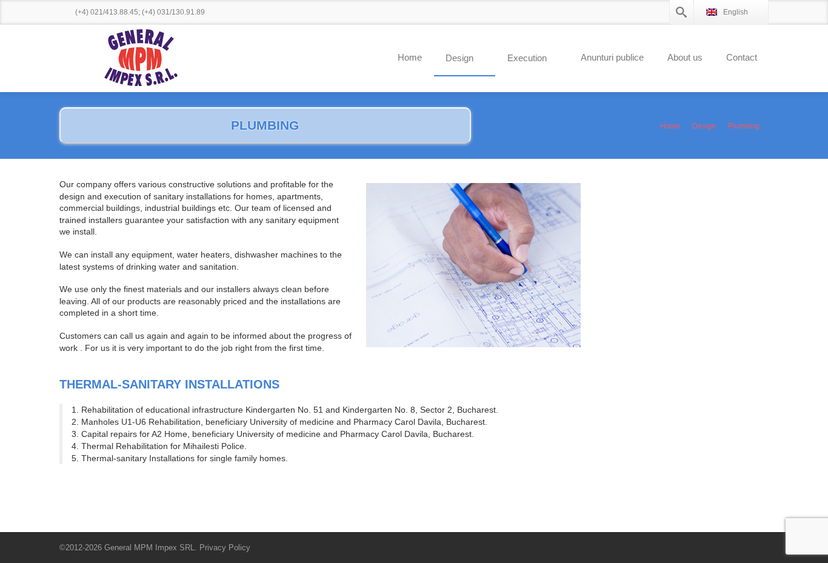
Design (459, 58)
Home (410, 57)
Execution (527, 58)
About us (685, 57)
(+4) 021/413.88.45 (106, 12)
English (735, 12)
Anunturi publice (612, 57)
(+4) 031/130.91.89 (173, 12)
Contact (741, 57)
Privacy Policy (224, 547)
